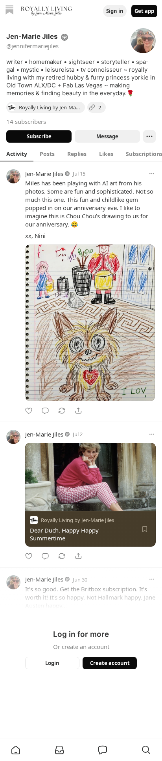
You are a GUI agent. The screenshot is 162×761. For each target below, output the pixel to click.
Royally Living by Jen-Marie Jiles (77, 520)
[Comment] (45, 410)
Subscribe (39, 136)
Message (107, 136)
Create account (110, 663)
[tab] (16, 153)
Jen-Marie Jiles (44, 174)
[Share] (78, 410)
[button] (15, 750)
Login (52, 663)
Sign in (114, 10)
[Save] (144, 529)
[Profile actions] (149, 136)
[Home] (9, 10)
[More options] (151, 173)
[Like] (28, 410)
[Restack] (61, 410)
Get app (144, 10)
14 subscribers (26, 121)
